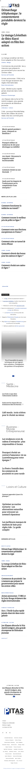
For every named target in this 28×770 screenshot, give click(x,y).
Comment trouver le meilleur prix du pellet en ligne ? (13, 219)
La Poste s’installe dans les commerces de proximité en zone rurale (13, 470)
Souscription (5, 289)
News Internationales (7, 85)
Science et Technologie (8, 95)
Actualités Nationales (8, 126)
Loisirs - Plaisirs (5, 250)
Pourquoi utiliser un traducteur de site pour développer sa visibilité (11, 144)
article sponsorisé (19, 326)
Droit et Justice (5, 6)
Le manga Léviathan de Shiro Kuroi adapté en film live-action (13, 40)
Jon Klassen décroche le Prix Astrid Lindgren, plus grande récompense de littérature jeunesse (13, 629)
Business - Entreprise (7, 202)
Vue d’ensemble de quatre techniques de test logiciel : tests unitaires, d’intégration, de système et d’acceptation (14, 363)
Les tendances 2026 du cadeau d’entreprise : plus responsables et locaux (13, 441)
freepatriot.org (20, 321)
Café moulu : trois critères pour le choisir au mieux (13, 413)
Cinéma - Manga (6, 62)
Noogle (16, 317)
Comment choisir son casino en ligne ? (13, 266)
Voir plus (4, 638)
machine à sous (10, 312)
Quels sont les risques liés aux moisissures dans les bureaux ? (12, 403)
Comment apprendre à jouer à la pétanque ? (12, 495)
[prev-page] (12, 376)
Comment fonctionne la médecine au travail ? (11, 207)
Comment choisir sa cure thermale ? (11, 170)
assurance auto (20, 305)
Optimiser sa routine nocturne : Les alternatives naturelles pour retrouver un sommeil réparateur (12, 509)
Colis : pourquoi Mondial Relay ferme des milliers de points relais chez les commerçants (12, 113)
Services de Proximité (7, 75)
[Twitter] (9, 732)
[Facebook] (2, 732)
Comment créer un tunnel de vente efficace (13, 242)
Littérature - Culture (7, 107)
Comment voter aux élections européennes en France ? (13, 230)
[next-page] (13, 376)
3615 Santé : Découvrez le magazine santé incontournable (11, 158)
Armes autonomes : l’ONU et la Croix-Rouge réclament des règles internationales (13, 81)
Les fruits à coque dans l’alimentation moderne (9, 394)
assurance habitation (8, 301)
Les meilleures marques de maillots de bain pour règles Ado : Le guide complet (14, 526)
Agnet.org (6, 321)
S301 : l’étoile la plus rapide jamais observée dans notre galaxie (11, 91)
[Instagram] (6, 732)
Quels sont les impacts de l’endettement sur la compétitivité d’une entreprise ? (11, 184)
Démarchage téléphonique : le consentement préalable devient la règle (13, 16)
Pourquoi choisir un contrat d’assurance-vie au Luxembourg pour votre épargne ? (14, 456)
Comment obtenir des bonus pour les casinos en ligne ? (13, 254)
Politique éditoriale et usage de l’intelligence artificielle (14, 768)
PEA (6, 298)
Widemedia (10, 317)
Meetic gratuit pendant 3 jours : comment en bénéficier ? (11, 131)
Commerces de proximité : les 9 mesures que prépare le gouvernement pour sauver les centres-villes (13, 582)
